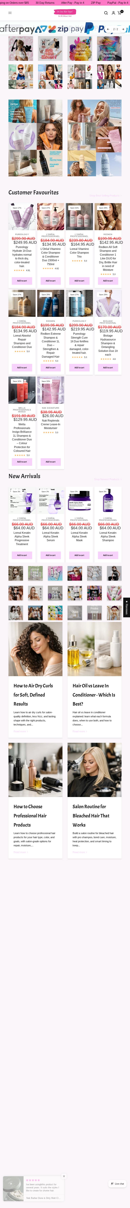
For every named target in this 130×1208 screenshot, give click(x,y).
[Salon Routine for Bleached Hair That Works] (95, 770)
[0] (119, 13)
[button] (67, 1176)
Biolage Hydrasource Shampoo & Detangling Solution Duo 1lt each (108, 345)
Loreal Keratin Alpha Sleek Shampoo (108, 536)
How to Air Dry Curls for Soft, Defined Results (33, 695)
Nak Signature (50, 408)
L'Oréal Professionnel (51, 235)
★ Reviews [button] (126, 607)
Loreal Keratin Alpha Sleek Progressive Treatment (22, 538)
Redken (108, 234)
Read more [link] (20, 731)
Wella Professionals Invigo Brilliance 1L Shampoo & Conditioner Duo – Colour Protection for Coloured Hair (22, 437)
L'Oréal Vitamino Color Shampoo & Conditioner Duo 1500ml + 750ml (51, 256)
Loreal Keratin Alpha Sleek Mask (79, 536)
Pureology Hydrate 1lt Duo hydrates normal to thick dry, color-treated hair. (22, 257)
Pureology (22, 234)
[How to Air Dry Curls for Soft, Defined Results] (35, 649)
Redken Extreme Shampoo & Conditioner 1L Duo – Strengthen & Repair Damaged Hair (51, 345)
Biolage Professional (108, 322)
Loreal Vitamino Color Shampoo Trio (79, 252)
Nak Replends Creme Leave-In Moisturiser (50, 424)
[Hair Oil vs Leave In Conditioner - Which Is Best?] (95, 649)
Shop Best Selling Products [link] (104, 195)
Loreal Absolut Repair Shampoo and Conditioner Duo (22, 341)
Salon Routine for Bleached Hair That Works (91, 815)
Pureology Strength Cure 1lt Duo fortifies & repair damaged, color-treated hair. (79, 343)
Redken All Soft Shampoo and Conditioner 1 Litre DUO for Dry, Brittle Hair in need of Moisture (108, 258)
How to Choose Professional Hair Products (30, 815)
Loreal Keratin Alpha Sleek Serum (50, 536)
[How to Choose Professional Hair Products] (35, 770)
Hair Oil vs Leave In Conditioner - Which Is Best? (94, 695)
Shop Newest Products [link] (107, 479)
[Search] (106, 13)
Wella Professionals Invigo (22, 410)
